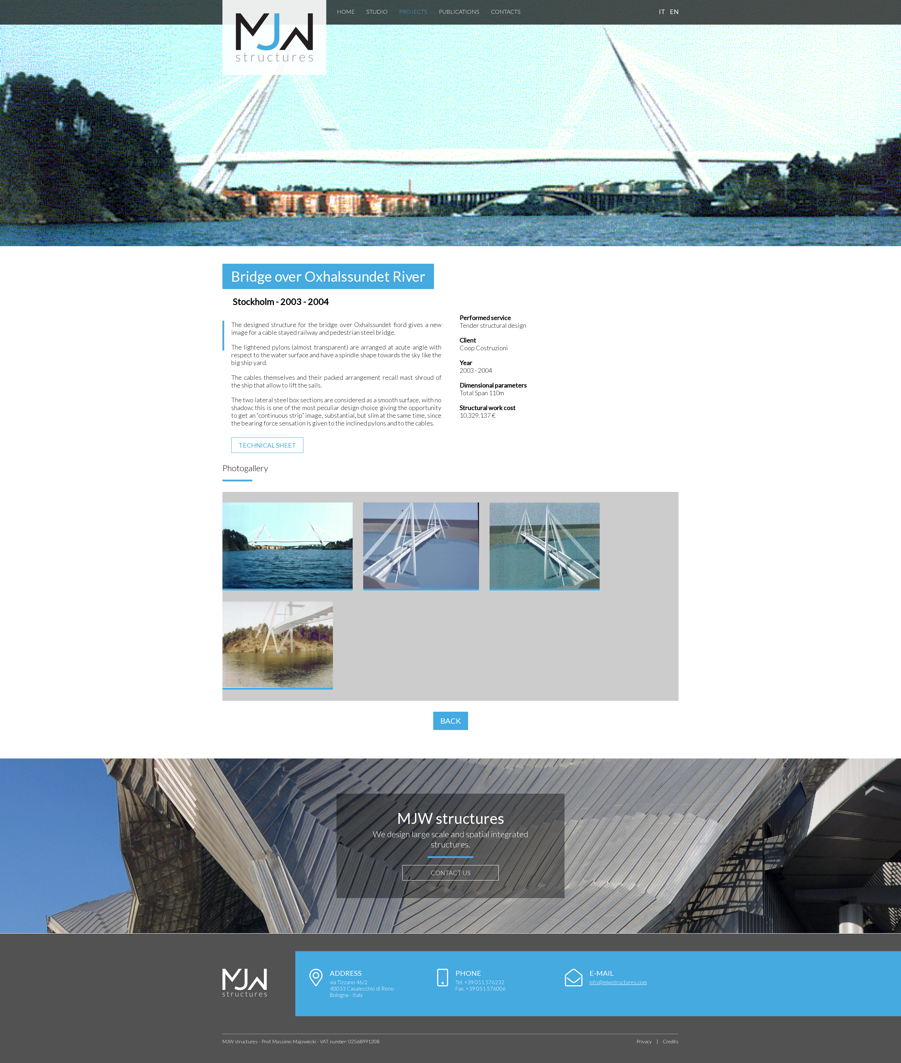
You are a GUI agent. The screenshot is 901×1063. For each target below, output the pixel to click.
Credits (671, 1041)
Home (346, 11)
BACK (450, 720)
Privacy (644, 1041)
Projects (413, 11)
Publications (459, 11)
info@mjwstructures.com (618, 982)
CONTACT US (451, 873)
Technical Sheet (267, 445)
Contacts (506, 11)
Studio (377, 11)
